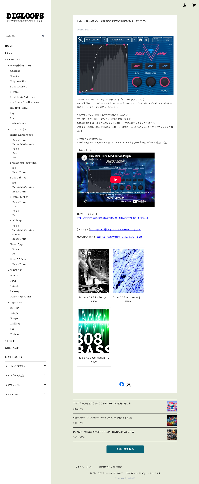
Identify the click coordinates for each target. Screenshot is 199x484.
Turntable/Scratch (23, 144)
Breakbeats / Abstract (22, 97)
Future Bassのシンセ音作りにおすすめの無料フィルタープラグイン (111, 21)
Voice (15, 148)
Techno (14, 334)
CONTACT (12, 348)
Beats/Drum (19, 140)
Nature (14, 275)
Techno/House (18, 123)
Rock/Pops (16, 220)
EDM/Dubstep (18, 177)
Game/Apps (16, 244)
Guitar (16, 234)
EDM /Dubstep (18, 86)
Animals (14, 286)
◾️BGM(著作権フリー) (19, 65)
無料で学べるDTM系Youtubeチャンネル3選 (119, 237)
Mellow (14, 307)
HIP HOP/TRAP (19, 107)
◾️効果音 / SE (15, 270)
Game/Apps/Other (20, 296)
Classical (15, 76)
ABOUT (10, 341)
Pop (12, 113)
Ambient (15, 70)
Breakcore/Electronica (23, 162)
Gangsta (14, 318)
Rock (13, 118)
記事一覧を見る (125, 449)
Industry (14, 291)
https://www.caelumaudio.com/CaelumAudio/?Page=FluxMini (112, 217)
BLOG (9, 52)
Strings (14, 313)
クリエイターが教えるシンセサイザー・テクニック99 (115, 229)
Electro (14, 92)
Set (14, 157)
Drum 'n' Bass (18, 259)
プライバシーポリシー (85, 467)
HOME (9, 46)
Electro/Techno (19, 197)
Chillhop (15, 323)
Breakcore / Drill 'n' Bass (24, 102)
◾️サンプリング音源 (17, 129)
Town (13, 280)
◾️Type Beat (14, 302)
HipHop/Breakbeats (21, 134)
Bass (15, 153)
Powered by (121, 478)
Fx (13, 215)
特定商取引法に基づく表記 (110, 467)
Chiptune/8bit (18, 81)
